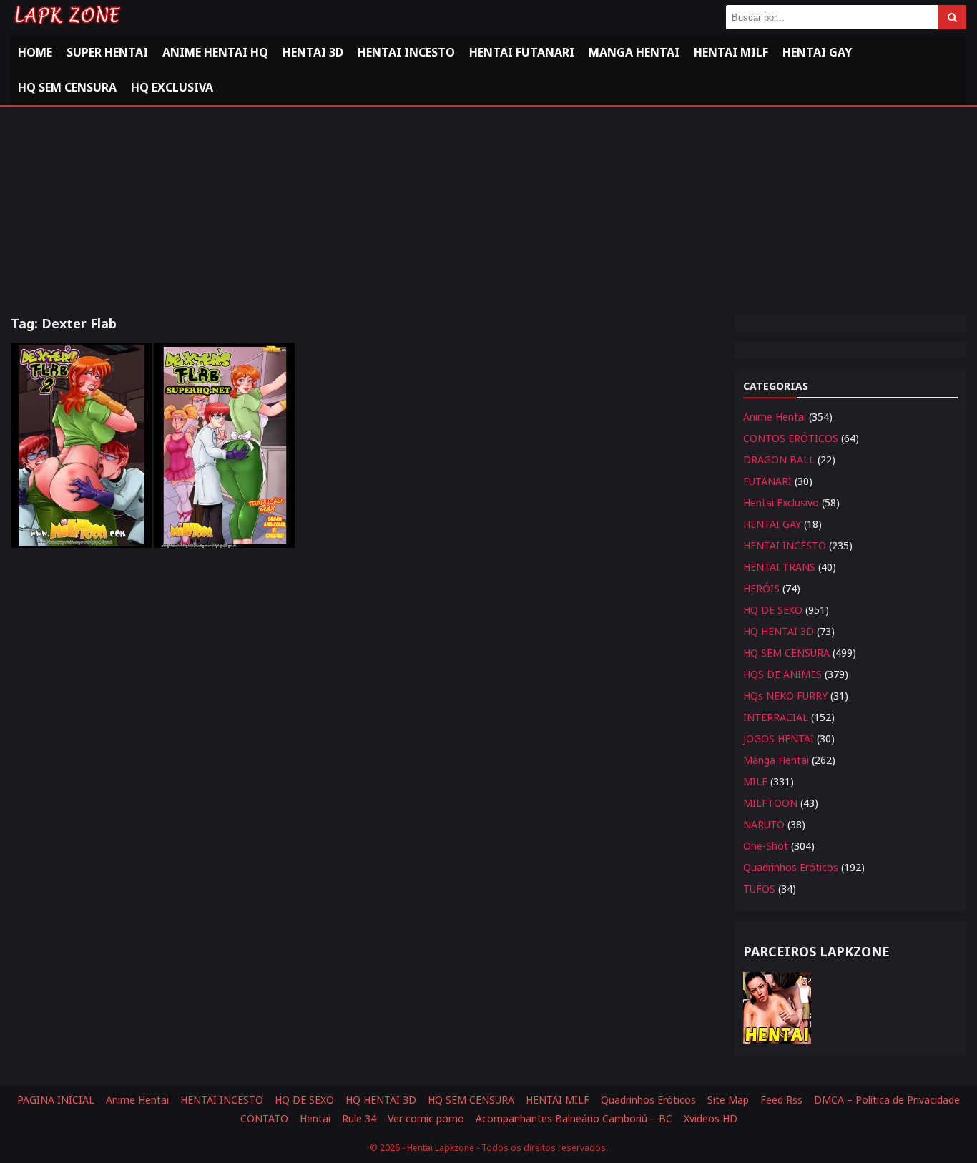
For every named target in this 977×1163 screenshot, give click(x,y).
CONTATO (264, 1118)
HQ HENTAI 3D (778, 631)
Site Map (728, 1099)
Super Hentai (107, 52)
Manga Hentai (634, 52)
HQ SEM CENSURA (786, 652)
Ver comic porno (426, 1118)
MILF (755, 781)
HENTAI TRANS (779, 567)
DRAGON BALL (779, 459)
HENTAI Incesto (406, 52)
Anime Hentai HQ (215, 52)
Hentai (315, 1118)
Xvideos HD (710, 1118)
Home (35, 52)
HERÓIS (761, 588)
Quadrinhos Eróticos (790, 867)
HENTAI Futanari (521, 52)
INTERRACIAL (775, 717)
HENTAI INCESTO (784, 545)
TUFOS (759, 888)
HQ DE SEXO (772, 610)
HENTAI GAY (772, 524)
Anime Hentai (774, 416)
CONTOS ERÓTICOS (790, 438)
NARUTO (764, 824)
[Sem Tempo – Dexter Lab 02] (81, 445)
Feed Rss (781, 1099)
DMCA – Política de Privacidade (887, 1099)
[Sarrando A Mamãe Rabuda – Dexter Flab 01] (224, 445)
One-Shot (765, 846)
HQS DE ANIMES (782, 674)
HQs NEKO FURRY (785, 695)
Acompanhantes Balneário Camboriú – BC (574, 1118)
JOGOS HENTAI (778, 738)
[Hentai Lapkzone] (66, 27)
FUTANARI (767, 481)
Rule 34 (359, 1118)
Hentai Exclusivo (781, 502)
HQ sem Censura (67, 87)
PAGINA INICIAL (55, 1099)
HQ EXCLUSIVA (172, 87)
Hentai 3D (313, 52)
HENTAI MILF (731, 52)
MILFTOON (770, 803)
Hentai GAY (817, 52)
